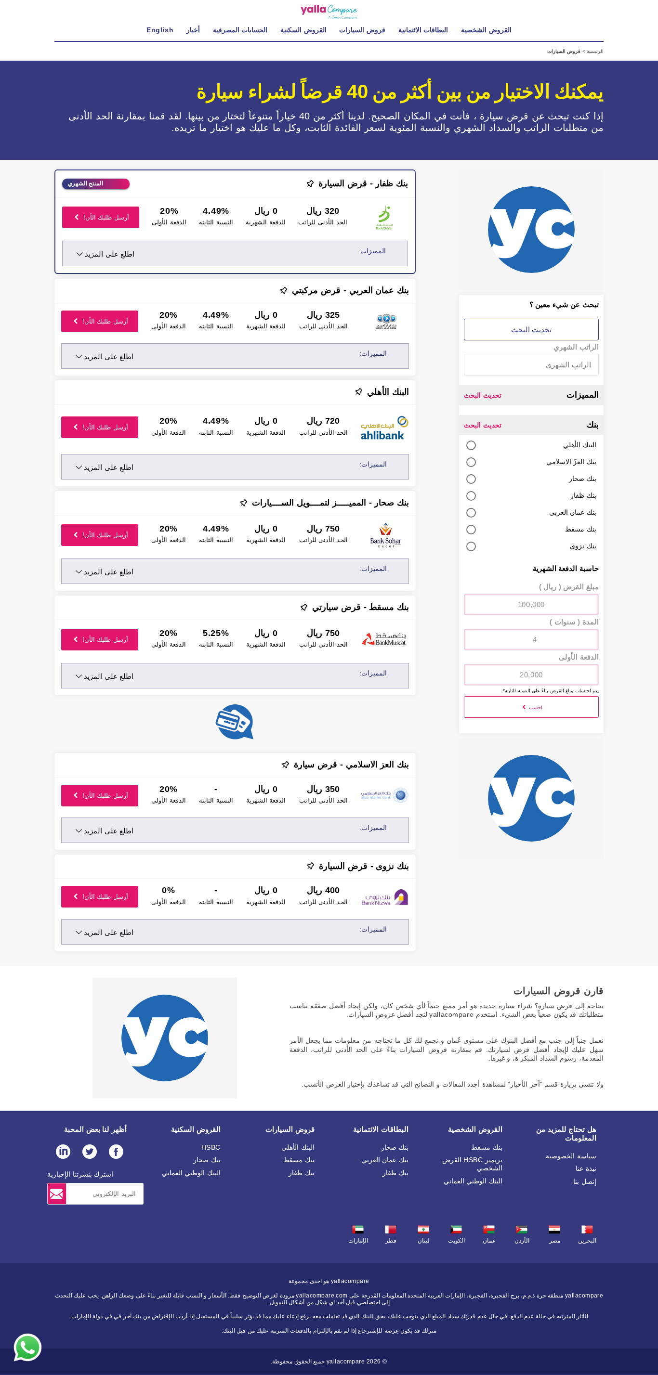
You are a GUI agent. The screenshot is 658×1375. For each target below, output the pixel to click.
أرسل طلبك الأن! (105, 217)
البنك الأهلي (298, 1147)
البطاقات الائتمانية (380, 1129)
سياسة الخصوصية (571, 1156)
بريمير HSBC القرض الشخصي (472, 1164)
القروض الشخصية (475, 1129)
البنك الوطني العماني (473, 1181)
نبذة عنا (586, 1168)
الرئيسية (594, 51)
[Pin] (310, 184)
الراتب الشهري (576, 347)
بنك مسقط (486, 1147)
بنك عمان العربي (384, 1160)
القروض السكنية (196, 1129)
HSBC (211, 1147)
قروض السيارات (290, 1129)
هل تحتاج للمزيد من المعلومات (566, 1133)
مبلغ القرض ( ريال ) (569, 587)
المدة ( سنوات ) (574, 622)
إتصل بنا (584, 1181)
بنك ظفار (395, 1173)
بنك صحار (394, 1147)
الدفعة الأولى (579, 657)
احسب (534, 707)
